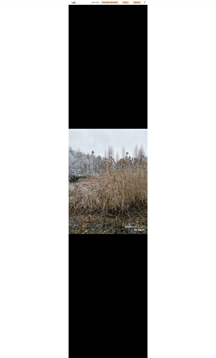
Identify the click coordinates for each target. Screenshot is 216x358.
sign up (136, 2)
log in (126, 2)
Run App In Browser (110, 2)
